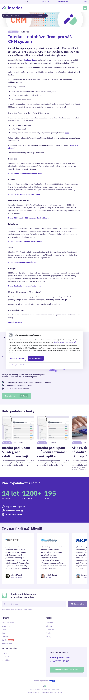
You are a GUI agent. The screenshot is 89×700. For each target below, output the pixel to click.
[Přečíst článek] (18, 443)
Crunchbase (6, 660)
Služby (48, 636)
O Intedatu (14, 16)
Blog (7, 16)
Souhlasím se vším (35, 358)
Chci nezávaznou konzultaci (66, 669)
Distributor (50, 630)
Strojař (48, 633)
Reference (6, 626)
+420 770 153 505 (63, 2)
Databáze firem (8, 623)
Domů (3, 16)
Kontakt (5, 636)
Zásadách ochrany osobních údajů (64, 342)
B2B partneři (7, 643)
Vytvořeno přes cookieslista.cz (18, 365)
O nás (4, 630)
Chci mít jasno (16, 396)
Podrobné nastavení (17, 358)
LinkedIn (5, 653)
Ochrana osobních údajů (49, 693)
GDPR (60, 693)
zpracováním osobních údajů (24, 609)
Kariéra (7, 640)
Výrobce (49, 626)
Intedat (12, 7)
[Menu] (85, 8)
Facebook (5, 657)
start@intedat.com (45, 2)
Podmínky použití (34, 693)
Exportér (49, 623)
